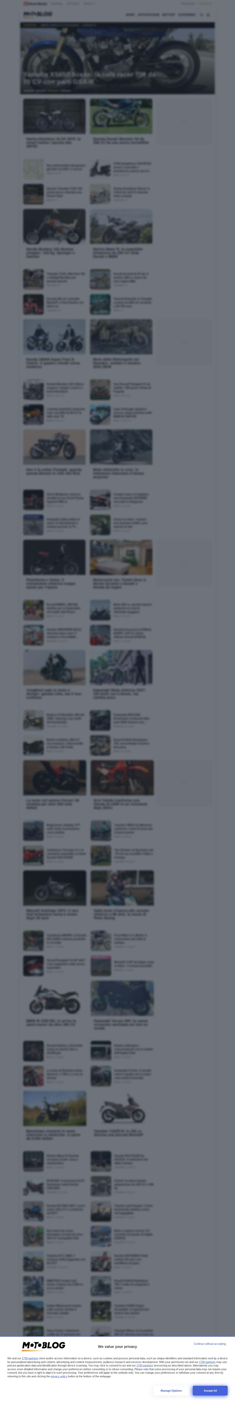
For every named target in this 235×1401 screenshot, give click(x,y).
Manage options (171, 1390)
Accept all (210, 1390)
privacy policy (59, 1376)
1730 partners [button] (30, 1358)
